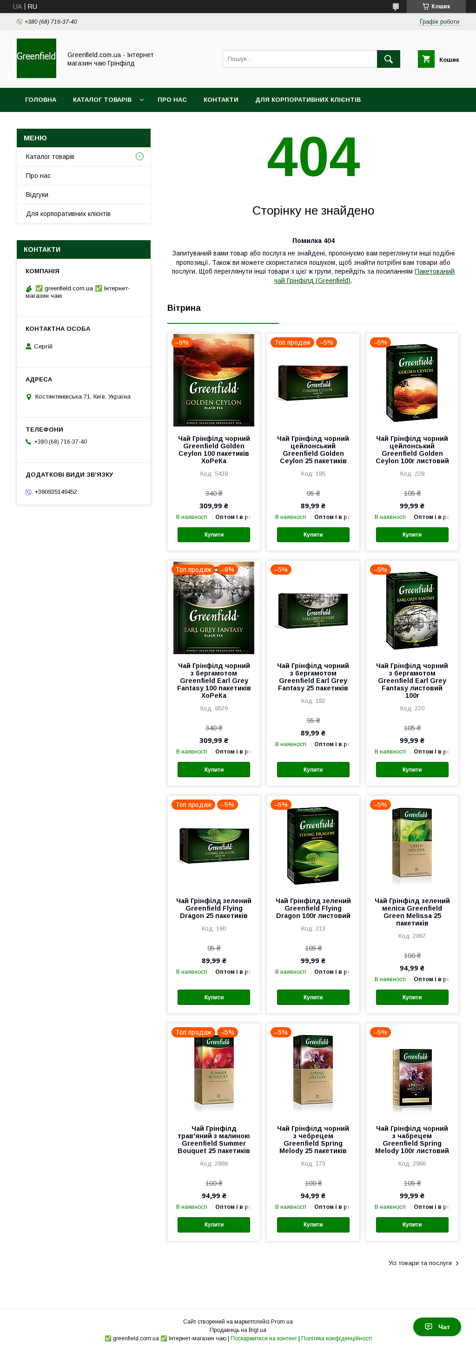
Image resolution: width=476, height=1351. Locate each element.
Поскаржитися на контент (264, 1338)
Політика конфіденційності (336, 1338)
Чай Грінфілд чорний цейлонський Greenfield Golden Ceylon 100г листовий (412, 450)
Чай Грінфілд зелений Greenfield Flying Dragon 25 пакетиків (213, 908)
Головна (40, 99)
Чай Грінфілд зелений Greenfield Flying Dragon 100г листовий (313, 908)
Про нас (172, 99)
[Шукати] (388, 59)
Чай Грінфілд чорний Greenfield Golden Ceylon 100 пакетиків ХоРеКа (214, 450)
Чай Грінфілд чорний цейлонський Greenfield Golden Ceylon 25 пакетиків (313, 450)
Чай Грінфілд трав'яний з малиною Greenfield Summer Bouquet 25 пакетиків (214, 1139)
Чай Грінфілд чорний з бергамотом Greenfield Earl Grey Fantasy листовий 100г (412, 680)
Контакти (221, 99)
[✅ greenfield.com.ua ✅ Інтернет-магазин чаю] (36, 75)
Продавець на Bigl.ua (238, 1330)
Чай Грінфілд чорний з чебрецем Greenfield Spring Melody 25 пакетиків (313, 1139)
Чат (444, 1327)
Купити (214, 534)
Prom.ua (282, 1321)
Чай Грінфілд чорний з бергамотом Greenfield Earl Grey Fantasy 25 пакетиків (313, 677)
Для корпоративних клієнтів (308, 99)
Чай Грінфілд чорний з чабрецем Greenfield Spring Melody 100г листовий (412, 1139)
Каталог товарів (102, 99)
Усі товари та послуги (420, 1262)
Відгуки (37, 194)
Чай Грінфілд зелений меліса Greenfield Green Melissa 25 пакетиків (412, 912)
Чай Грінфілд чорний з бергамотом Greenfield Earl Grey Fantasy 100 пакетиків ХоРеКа (214, 680)
